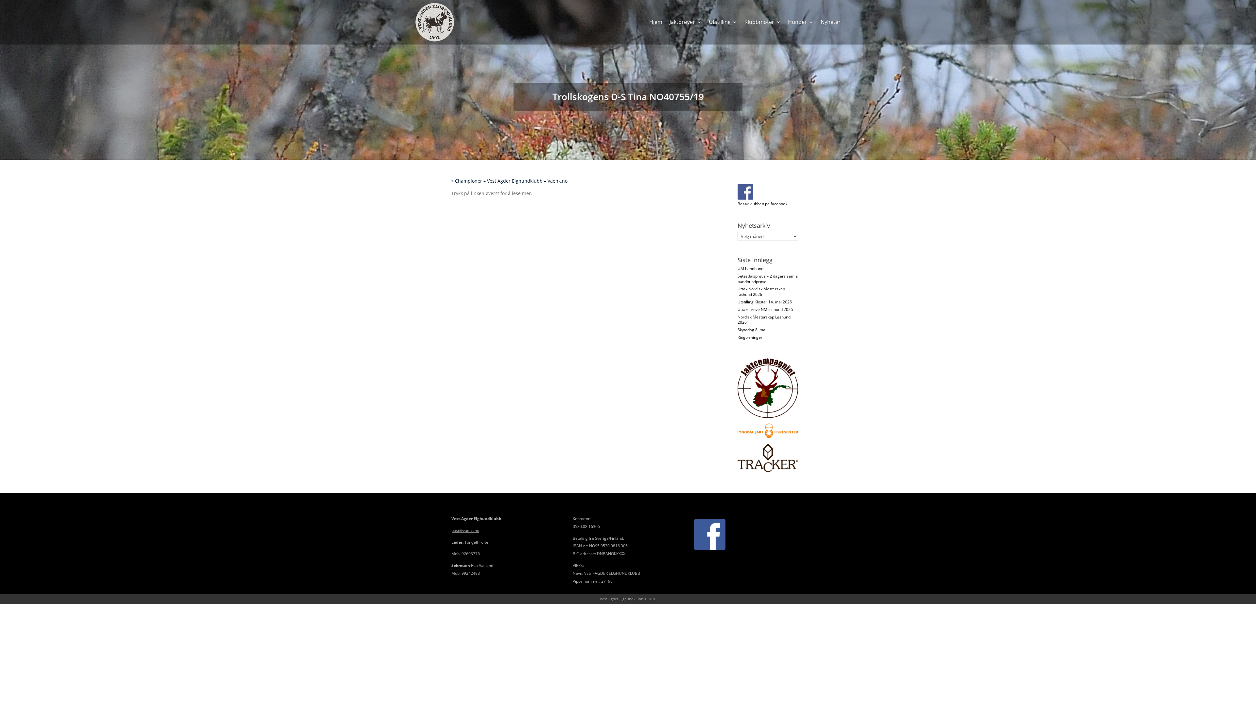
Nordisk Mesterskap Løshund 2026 (764, 319)
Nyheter (831, 22)
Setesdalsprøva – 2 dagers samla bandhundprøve (768, 278)
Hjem (655, 22)
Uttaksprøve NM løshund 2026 (765, 309)
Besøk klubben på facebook (762, 204)
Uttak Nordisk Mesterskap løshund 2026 (761, 291)
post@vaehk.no (465, 530)
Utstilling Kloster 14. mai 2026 (765, 302)
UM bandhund (750, 268)
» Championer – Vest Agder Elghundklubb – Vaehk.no (510, 181)
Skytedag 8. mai (752, 330)
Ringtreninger (750, 337)
